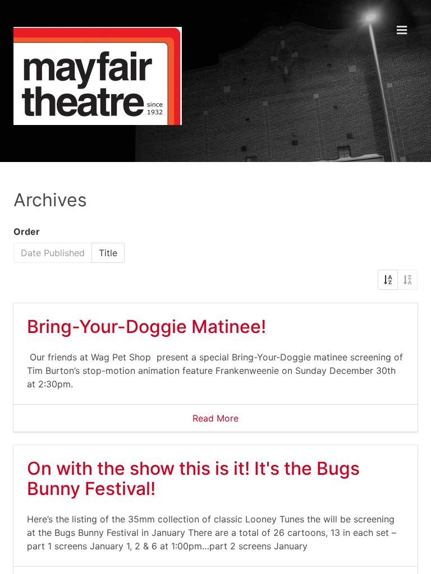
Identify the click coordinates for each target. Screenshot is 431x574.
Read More (215, 418)
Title (108, 252)
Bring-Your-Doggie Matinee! (146, 326)
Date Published (53, 252)
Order (26, 231)
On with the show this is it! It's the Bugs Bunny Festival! (193, 478)
